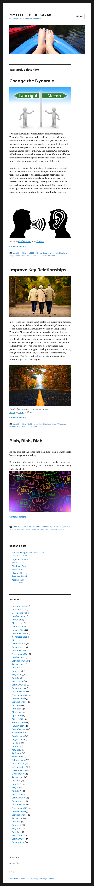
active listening (21, 255)
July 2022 (16, 620)
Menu (79, 16)
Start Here (14, 857)
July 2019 (16, 705)
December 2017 (19, 767)
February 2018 (19, 760)
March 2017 (17, 794)
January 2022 (18, 630)
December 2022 (19, 613)
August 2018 (18, 739)
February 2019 (19, 722)
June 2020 (17, 671)
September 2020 (20, 661)
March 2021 (17, 640)
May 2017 (16, 787)
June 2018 (16, 746)
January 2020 (18, 688)
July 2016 (16, 821)
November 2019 (19, 695)
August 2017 (18, 777)
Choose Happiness (43, 253)
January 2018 (18, 763)
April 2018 (17, 753)
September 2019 (20, 702)
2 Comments (36, 427)
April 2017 (16, 791)
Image (12, 412)
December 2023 (19, 606)
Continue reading (17, 246)
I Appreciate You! (20, 559)
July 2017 (16, 780)
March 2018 (17, 756)
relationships (33, 255)
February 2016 (19, 839)
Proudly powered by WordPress (43, 879)
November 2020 (19, 654)
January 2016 (18, 842)
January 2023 (18, 609)
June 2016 (16, 825)
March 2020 (18, 681)
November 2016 (19, 808)
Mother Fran (18, 580)
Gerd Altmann (24, 241)
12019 (21, 412)
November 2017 (19, 770)
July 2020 (16, 667)
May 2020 (16, 674)
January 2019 (18, 726)
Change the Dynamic (31, 80)
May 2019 (16, 712)
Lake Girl (16, 253)
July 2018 (16, 743)
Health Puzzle (23, 427)
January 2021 (18, 647)
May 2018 (16, 750)
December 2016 (19, 804)
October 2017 (18, 774)
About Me (14, 863)
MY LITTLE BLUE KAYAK (30, 15)
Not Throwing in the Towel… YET (28, 552)
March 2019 (17, 719)
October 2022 (18, 616)
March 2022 (18, 623)
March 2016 (17, 835)
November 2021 (19, 637)
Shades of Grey (19, 566)
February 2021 (19, 643)
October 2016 (18, 811)
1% (59, 424)
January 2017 (18, 801)
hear (42, 529)
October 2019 (18, 698)
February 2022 (19, 626)
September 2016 (20, 815)
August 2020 (18, 664)
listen (47, 529)
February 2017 (18, 798)
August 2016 (18, 818)
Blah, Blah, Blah (25, 440)
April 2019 (17, 715)
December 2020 (19, 650)
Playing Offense (19, 573)
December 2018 (19, 729)
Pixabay (40, 241)
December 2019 (19, 691)
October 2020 (18, 657)
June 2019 (16, 709)
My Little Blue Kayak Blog (46, 424)
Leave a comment (48, 255)
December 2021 (19, 633)
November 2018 (19, 732)
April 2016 (17, 832)
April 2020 (17, 678)
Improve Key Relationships (37, 269)
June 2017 (16, 784)
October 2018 (18, 736)
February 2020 (19, 685)
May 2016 (16, 828)
